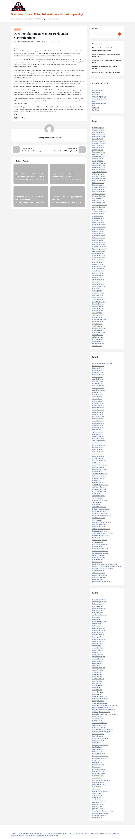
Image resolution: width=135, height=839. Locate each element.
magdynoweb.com (98, 224)
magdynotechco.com (99, 143)
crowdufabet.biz (97, 692)
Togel (44, 19)
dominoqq (95, 94)
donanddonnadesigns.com (101, 513)
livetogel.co (96, 504)
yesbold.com (96, 619)
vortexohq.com (97, 471)
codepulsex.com (97, 220)
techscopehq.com (98, 260)
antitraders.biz (97, 716)
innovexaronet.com (98, 180)
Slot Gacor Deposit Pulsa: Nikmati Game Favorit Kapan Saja (47, 14)
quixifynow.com (97, 273)
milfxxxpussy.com (98, 782)
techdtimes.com (97, 610)
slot (15, 833)
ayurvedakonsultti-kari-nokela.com (104, 714)
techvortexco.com (98, 147)
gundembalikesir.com (99, 615)
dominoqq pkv (69, 833)
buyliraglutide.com (98, 637)
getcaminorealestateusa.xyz (101, 581)
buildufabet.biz (97, 694)
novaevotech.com (98, 189)
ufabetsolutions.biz (98, 668)
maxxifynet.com (97, 383)
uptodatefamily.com (98, 784)
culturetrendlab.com (99, 487)
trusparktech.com (98, 414)
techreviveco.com (98, 229)
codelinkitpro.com (98, 132)
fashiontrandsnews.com (100, 698)
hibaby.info (96, 537)
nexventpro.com (97, 421)
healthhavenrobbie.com (100, 511)
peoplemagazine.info (99, 601)
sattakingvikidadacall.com (101, 529)
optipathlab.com (97, 372)
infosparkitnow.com (98, 145)
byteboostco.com (98, 200)
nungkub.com (96, 798)
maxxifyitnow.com (98, 271)
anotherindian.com (98, 800)
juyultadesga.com (98, 736)
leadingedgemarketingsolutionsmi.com (105, 705)
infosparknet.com (98, 269)
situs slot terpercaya (99, 97)
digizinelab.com (97, 216)
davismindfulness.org (99, 575)
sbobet (20, 833)
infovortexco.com (98, 213)
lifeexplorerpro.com (98, 478)
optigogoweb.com (98, 341)
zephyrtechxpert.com (99, 211)
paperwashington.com (99, 540)
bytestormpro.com (98, 482)
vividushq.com (97, 313)
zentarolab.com (97, 335)
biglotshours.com (98, 635)
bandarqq (95, 110)
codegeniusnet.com (99, 163)
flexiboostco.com (98, 366)
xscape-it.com (97, 720)
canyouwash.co (97, 606)
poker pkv (115, 833)
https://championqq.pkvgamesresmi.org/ (44, 835)
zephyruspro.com (98, 275)
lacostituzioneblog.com (100, 791)
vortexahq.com (97, 396)
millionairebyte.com (99, 577)
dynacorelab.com (98, 388)
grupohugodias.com (99, 758)
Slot (26, 19)
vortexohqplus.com (98, 441)
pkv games (25, 117)
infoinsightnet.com (98, 165)
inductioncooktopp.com (100, 551)
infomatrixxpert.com (99, 178)
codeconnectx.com (98, 176)
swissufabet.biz (97, 654)
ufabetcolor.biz (97, 661)
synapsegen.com (98, 308)
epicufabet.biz (97, 683)
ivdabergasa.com (98, 734)
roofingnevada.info (98, 555)
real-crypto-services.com (100, 738)
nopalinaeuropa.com (99, 815)
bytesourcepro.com (98, 236)
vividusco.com (97, 394)
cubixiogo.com (97, 317)
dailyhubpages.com (99, 524)
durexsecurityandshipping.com (102, 729)
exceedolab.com (97, 452)
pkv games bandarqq (99, 103)
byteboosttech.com (98, 628)
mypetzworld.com (98, 740)
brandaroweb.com (98, 343)
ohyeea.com (96, 793)
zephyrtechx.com (98, 423)
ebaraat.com (96, 624)
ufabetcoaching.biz (98, 573)
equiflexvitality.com (98, 518)
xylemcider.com (97, 802)
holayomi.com (97, 562)
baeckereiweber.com (99, 599)
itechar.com (96, 617)
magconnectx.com (98, 557)
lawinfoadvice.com (98, 771)
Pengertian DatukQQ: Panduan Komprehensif (106, 72)
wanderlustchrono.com (100, 485)
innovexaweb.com (98, 302)
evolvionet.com (97, 377)
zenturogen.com (97, 299)
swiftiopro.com (97, 443)
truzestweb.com (97, 330)
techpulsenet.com (98, 209)
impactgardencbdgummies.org (102, 811)
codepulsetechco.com (99, 172)
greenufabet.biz (97, 659)
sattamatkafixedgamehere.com (102, 533)
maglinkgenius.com (98, 194)
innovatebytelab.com (99, 156)
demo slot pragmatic (99, 99)
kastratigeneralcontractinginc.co (103, 707)
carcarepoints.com (98, 753)
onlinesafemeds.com (99, 639)
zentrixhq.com (97, 282)
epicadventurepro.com (99, 474)
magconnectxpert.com (99, 205)
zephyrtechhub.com (99, 328)
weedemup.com (97, 542)
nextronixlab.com (98, 280)
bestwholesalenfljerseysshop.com (103, 709)
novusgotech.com (98, 293)
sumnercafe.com (97, 776)
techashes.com (97, 604)
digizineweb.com (98, 174)
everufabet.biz (97, 690)
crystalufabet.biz (97, 685)
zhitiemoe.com (97, 795)
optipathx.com (97, 277)
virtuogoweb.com (98, 632)
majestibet (14, 835)
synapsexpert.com (98, 332)
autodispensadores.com (100, 548)
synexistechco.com (98, 390)
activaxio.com (97, 454)
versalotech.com (97, 447)
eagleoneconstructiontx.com (101, 515)
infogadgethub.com (98, 130)
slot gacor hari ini (33, 833)
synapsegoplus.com (99, 251)
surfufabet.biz (96, 672)
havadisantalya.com (99, 608)
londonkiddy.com (98, 570)
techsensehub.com (98, 136)
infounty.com (96, 742)
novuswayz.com (97, 427)
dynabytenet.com (98, 233)
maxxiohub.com (97, 401)
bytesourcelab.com (98, 266)
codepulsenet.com (98, 255)
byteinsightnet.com (98, 169)
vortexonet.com (97, 381)
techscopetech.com (98, 222)
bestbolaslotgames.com (100, 531)
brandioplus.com (98, 304)
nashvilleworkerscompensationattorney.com (107, 566)
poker (94, 101)
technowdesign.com (99, 727)
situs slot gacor (83, 833)
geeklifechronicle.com (99, 465)
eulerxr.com (96, 493)
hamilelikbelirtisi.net (99, 445)
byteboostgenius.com (99, 249)
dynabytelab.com (98, 374)
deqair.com (96, 760)
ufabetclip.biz (96, 646)
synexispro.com (97, 559)
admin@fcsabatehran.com (25, 41)
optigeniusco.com (98, 407)
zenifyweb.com (97, 502)
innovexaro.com (97, 264)
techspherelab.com (98, 238)
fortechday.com (97, 579)
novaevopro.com (98, 412)
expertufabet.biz (97, 648)
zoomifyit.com (97, 346)
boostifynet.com (97, 419)
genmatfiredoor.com (99, 507)
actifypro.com (96, 430)
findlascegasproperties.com (101, 509)
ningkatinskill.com (98, 764)
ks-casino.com (97, 751)
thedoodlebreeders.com (100, 756)
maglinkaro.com (97, 231)
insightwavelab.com (99, 476)
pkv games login (97, 90)
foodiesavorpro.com (99, 469)
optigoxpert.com (97, 425)
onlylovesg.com (97, 520)
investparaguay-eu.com (100, 745)
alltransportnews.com (99, 696)
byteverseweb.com (98, 244)
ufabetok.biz (96, 687)
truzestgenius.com (98, 207)
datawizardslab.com (99, 460)
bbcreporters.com (98, 701)
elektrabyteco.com (98, 202)
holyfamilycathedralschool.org (102, 568)
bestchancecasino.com (100, 544)
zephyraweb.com (98, 403)
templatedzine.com (98, 769)
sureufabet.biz (97, 676)
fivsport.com (96, 767)
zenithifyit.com (97, 399)
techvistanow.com (98, 183)
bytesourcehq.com (98, 167)
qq (12, 833)
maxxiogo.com (97, 291)
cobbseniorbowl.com (99, 725)
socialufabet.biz (97, 670)
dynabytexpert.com (98, 286)
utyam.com (96, 789)
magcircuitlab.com (98, 196)
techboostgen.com (98, 134)
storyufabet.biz (97, 681)
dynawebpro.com (98, 306)
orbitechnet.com (97, 321)
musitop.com (96, 787)
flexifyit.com (96, 288)
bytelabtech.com (97, 139)
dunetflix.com (96, 778)
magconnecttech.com (99, 500)
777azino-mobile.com (99, 723)
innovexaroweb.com (99, 227)
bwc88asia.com (97, 747)
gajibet (28, 835)
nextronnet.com (97, 295)
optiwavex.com (97, 324)
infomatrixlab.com (98, 240)
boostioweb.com (97, 368)
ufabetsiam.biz (97, 652)
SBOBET (38, 19)
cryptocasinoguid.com (99, 703)
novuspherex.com (98, 410)
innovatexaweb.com (99, 141)
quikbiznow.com (97, 337)
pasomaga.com (97, 809)
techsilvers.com (97, 762)
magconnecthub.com (99, 247)
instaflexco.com (97, 434)
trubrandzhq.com (98, 416)
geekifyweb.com (97, 150)
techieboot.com (97, 613)
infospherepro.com (98, 467)
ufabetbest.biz (97, 674)
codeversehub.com (98, 242)
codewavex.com (97, 198)
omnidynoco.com (98, 326)
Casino (31, 19)
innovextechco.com (98, 191)
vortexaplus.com (97, 315)
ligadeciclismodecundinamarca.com (104, 564)
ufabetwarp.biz (97, 643)
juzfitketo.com (97, 806)
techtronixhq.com (98, 128)
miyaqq (21, 835)
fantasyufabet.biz (98, 650)
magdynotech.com (98, 258)
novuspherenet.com (99, 319)
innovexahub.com (98, 385)
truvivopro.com (97, 392)
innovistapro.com (98, 436)
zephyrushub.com (98, 370)
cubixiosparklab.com (99, 187)
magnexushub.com (98, 630)
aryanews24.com (98, 718)
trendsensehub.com (99, 489)
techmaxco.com (97, 449)
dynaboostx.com (97, 432)
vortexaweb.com (97, 405)
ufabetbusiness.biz (98, 657)
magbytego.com (97, 161)
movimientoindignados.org (101, 780)
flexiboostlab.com (98, 438)
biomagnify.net (97, 817)
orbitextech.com (97, 498)
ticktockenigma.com (99, 491)
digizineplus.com (98, 262)
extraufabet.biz (97, 663)
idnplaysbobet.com (98, 526)
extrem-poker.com (98, 749)
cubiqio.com (96, 463)
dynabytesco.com (98, 456)
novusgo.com (96, 480)
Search (95, 29)
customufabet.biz (98, 679)
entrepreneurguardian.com (101, 535)
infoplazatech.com (98, 152)
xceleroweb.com (97, 339)
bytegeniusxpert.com (99, 154)
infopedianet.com (98, 253)
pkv (93, 105)
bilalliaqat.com (97, 546)
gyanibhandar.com (98, 641)
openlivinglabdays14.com (101, 712)
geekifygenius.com (98, 496)
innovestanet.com (98, 284)
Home (13, 19)
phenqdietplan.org (98, 773)
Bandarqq (20, 19)
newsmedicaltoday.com (100, 553)
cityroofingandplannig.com (101, 731)
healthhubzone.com (99, 621)
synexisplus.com (98, 379)
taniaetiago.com (97, 804)
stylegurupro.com (98, 458)
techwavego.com (98, 218)
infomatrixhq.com (98, 185)
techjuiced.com (97, 626)
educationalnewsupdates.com (102, 363)
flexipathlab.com (97, 310)
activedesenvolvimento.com (101, 522)
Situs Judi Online (53, 19)
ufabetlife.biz (96, 665)
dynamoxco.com (97, 297)
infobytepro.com (97, 158)
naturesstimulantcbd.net (100, 813)
